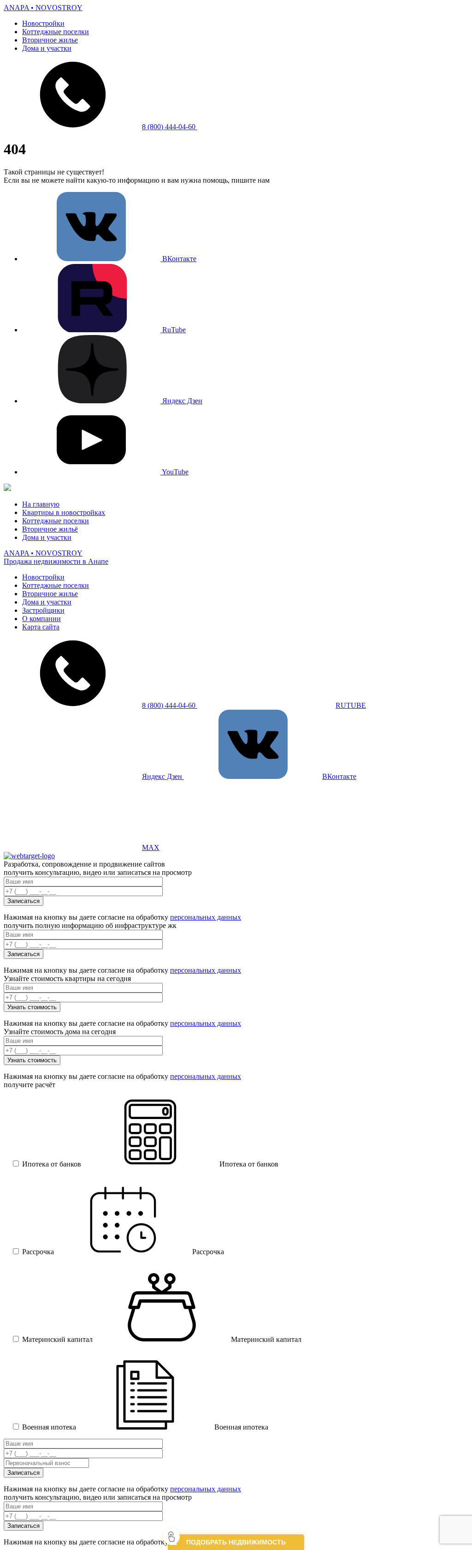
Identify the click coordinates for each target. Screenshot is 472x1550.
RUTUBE (351, 705)
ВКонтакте (178, 259)
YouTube (174, 472)
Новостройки (43, 23)
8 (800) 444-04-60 (169, 127)
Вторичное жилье (50, 40)
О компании (41, 618)
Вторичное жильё (50, 529)
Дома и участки (46, 48)
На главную (40, 504)
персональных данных (205, 917)
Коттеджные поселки (55, 32)
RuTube (173, 330)
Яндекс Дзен (181, 401)
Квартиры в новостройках (63, 512)
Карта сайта (40, 627)
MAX (150, 847)
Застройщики (43, 610)
